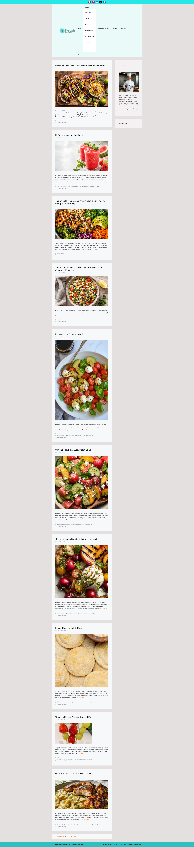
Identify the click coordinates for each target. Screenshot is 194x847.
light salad (82, 435)
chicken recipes (89, 36)
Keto (86, 49)
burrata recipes (60, 613)
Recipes (87, 7)
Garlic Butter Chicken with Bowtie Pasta (73, 773)
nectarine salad (75, 613)
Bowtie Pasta (60, 824)
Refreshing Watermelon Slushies (70, 135)
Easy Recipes (60, 186)
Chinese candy (67, 759)
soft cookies (90, 702)
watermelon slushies (94, 186)
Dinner (87, 24)
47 (72, 836)
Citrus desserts (75, 702)
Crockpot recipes (103, 28)
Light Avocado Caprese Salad (69, 334)
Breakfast (88, 12)
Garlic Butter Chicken (96, 824)
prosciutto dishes (83, 613)
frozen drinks (67, 186)
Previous (58, 836)
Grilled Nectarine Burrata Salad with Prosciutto (76, 539)
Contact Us (124, 28)
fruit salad (59, 524)
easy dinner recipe (85, 824)
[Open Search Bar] (78, 54)
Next (76, 836)
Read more (94, 117)
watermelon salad (89, 524)
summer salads (89, 435)
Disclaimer (119, 844)
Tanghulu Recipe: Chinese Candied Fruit (74, 717)
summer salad (80, 524)
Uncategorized (60, 120)
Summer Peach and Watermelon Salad (73, 450)
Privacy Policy (128, 844)
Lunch (87, 18)
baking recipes (60, 702)
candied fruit (60, 759)
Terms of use (137, 844)
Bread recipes (89, 30)
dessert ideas (74, 759)
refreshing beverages (76, 186)
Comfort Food (77, 824)
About (115, 28)
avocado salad (60, 435)
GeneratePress (78, 844)
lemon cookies (83, 702)
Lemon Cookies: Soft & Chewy (69, 628)
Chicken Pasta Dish (68, 824)
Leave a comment (61, 122)
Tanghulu (80, 759)
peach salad (74, 524)
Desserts (87, 43)
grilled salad (68, 613)
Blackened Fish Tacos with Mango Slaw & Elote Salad (80, 65)
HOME (79, 28)
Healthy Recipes (76, 435)
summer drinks (85, 186)
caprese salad (68, 435)
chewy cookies (68, 702)
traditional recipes (87, 759)
